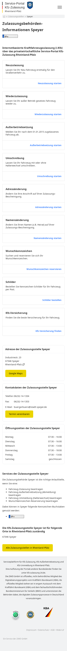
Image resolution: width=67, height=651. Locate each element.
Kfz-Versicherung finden (48, 330)
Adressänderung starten (48, 207)
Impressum (31, 630)
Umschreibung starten (49, 176)
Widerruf (60, 630)
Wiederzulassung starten (48, 114)
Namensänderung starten (47, 238)
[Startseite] (4, 16)
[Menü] (60, 7)
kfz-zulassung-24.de (36, 572)
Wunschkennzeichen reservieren (43, 269)
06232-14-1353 (21, 401)
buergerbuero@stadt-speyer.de (30, 406)
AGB (53, 630)
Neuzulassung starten (49, 83)
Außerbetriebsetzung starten (45, 145)
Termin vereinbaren (19, 414)
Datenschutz (43, 630)
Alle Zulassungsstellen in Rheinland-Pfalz (27, 547)
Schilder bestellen (51, 300)
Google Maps (16, 373)
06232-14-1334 (21, 396)
